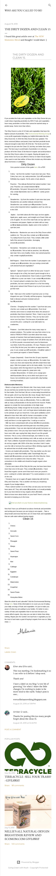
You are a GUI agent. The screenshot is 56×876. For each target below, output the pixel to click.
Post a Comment (13, 729)
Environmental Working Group (38, 134)
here (35, 167)
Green (13, 652)
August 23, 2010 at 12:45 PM (25, 723)
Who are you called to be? (23, 10)
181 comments (18, 785)
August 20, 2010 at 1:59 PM (24, 704)
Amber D (17, 712)
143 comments (18, 844)
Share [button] (7, 648)
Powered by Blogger (30, 862)
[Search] (49, 4)
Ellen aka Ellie (20, 666)
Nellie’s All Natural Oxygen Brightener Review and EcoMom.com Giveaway (27, 835)
